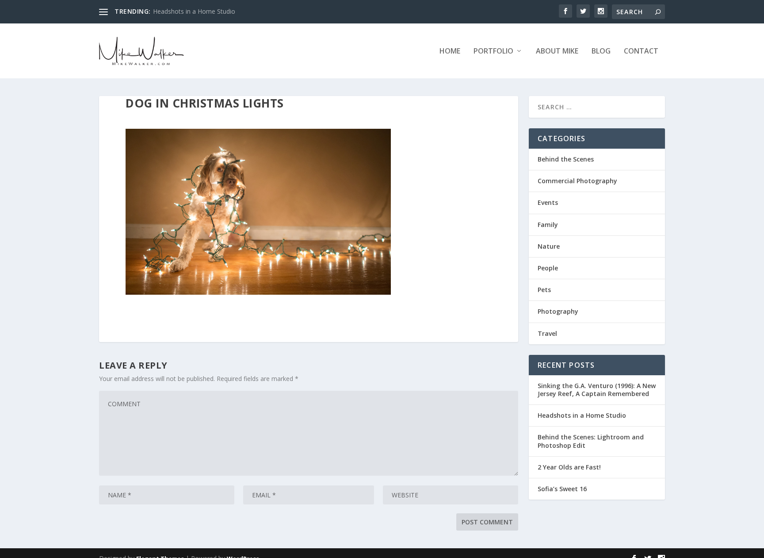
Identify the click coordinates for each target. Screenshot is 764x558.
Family (548, 224)
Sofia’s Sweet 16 (562, 489)
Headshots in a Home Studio (194, 11)
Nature (549, 246)
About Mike (557, 51)
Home (449, 51)
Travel (547, 333)
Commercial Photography (577, 181)
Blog (601, 51)
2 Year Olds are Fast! (569, 467)
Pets (544, 289)
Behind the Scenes (566, 159)
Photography (558, 311)
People (548, 268)
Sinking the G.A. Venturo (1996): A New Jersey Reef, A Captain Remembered (597, 389)
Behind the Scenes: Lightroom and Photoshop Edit (591, 441)
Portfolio (493, 51)
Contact (641, 51)
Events (548, 202)
